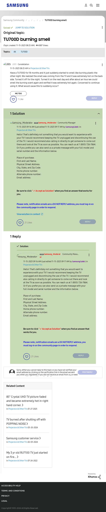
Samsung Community (13, 20)
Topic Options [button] (98, 27)
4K (15, 52)
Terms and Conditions (13, 491)
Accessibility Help (11, 486)
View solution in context (28, 214)
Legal (4, 501)
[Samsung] (17, 5)
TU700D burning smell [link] (56, 20)
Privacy (5, 496)
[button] (98, 65)
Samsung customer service (22, 438)
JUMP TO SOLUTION (25, 27)
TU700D (24, 52)
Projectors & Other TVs (40, 68)
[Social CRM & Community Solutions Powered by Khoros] (94, 476)
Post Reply (87, 372)
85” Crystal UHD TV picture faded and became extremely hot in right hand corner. (27, 401)
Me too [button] (18, 93)
